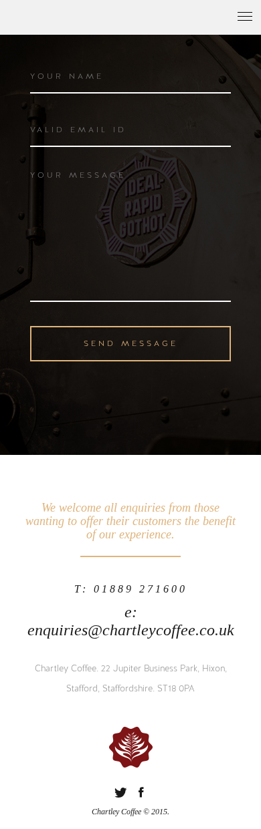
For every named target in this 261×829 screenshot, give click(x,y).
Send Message (131, 343)
